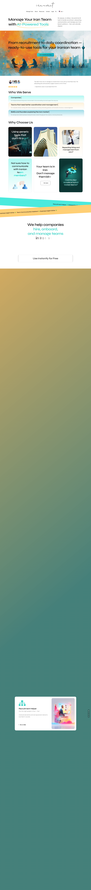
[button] (55, 11)
